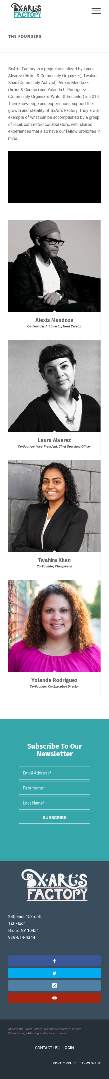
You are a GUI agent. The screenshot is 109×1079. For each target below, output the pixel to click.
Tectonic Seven (57, 1033)
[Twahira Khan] (54, 506)
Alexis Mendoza (54, 320)
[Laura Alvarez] (54, 386)
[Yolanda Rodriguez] (54, 626)
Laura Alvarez (54, 440)
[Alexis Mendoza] (54, 266)
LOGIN (68, 1048)
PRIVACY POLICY (64, 1063)
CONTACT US (46, 1048)
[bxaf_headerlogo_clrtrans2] (45, 10)
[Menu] (93, 10)
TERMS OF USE (90, 1063)
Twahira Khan (54, 560)
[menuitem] (93, 10)
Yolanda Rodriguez (54, 680)
